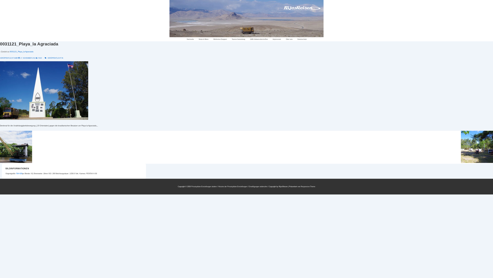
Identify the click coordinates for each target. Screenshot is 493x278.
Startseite (190, 39)
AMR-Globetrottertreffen (259, 39)
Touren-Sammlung (238, 39)
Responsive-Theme (308, 187)
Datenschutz (302, 39)
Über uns (289, 39)
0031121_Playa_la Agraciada (21, 52)
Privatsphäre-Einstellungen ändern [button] (204, 187)
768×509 (19, 174)
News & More (203, 39)
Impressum (277, 39)
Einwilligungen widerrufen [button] (258, 187)
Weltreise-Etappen (220, 39)
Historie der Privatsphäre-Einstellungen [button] (232, 187)
